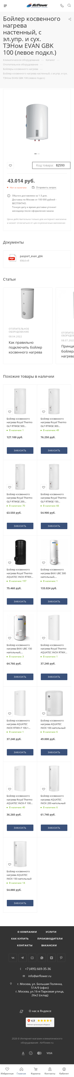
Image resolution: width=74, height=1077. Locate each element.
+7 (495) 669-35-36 (38, 968)
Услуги (51, 932)
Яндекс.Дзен (51, 958)
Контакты (24, 945)
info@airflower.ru (39, 976)
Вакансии (49, 945)
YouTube (32, 958)
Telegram (22, 958)
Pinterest (61, 958)
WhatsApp (42, 958)
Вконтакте (13, 958)
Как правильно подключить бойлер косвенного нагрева (25, 347)
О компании (27, 932)
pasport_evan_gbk (31, 256)
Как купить (20, 938)
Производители (50, 938)
